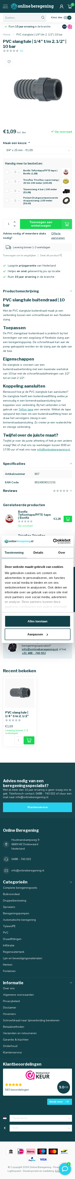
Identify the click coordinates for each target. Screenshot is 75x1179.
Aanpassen (35, 634)
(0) (21, 50)
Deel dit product (49, 255)
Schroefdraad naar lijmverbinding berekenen (31, 1020)
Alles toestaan (37, 621)
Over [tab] (61, 552)
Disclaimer (9, 1007)
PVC (5, 933)
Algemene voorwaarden (18, 995)
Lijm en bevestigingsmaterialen (22, 958)
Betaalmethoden (13, 1027)
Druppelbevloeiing (14, 900)
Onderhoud (10, 1046)
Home (6, 34)
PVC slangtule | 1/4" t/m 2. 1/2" (17, 714)
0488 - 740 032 (21, 859)
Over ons (9, 988)
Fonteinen (9, 971)
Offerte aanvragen (58, 236)
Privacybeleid (11, 1001)
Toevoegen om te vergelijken (19, 255)
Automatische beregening (19, 920)
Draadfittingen (12, 939)
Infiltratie (8, 945)
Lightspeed (14, 1171)
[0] (70, 6)
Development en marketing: (39, 1171)
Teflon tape (26, 409)
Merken (7, 965)
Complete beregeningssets (20, 888)
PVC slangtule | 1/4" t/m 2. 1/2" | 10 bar (39, 34)
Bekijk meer (56, 1101)
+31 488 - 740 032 (34, 653)
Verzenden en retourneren (20, 1033)
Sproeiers (9, 907)
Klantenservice (38, 807)
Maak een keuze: (16, 143)
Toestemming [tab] (14, 552)
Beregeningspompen (16, 913)
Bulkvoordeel (11, 894)
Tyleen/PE (9, 926)
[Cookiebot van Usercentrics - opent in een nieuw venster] (53, 541)
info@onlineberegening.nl (53, 449)
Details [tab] (38, 552)
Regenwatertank (13, 952)
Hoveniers (9, 1014)
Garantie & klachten (16, 1040)
